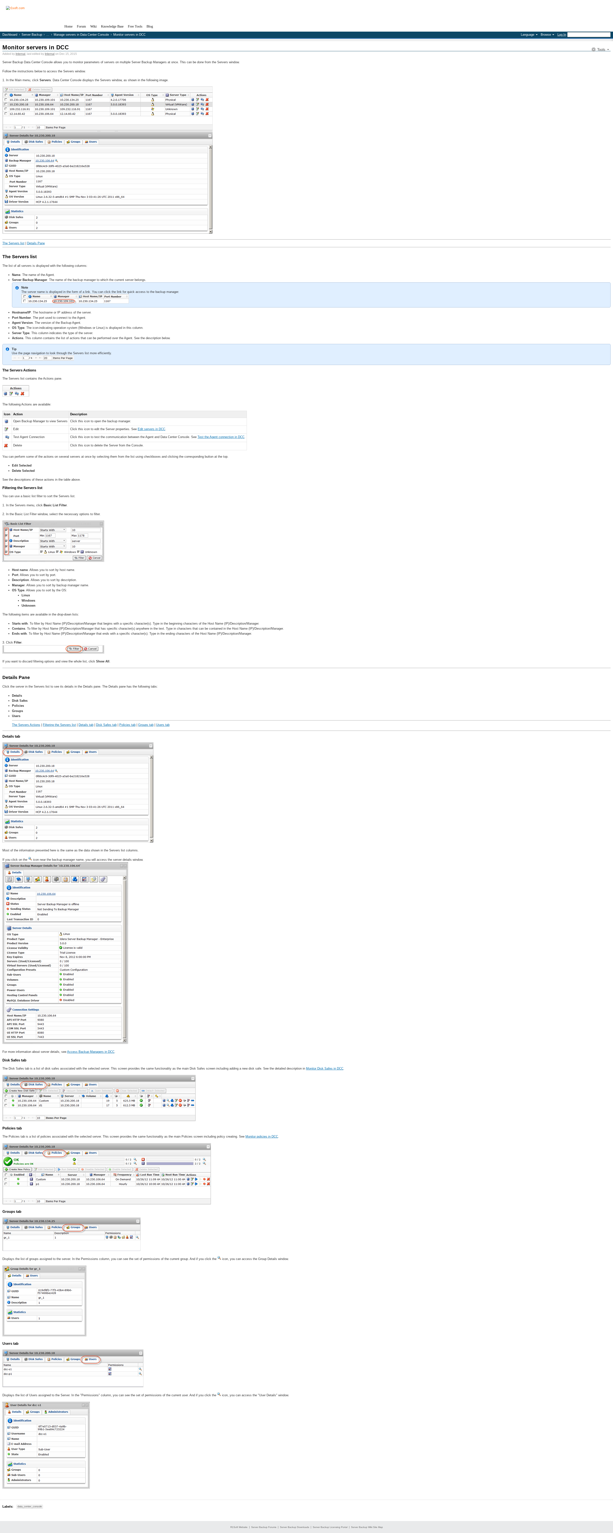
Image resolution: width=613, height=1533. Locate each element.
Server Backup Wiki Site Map (367, 1527)
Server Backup (32, 34)
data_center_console (29, 1506)
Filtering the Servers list (59, 725)
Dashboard (9, 34)
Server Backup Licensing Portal (330, 1527)
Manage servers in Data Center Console (81, 34)
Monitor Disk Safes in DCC (324, 1068)
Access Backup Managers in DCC (90, 1052)
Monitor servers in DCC (35, 47)
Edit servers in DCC (151, 429)
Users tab (163, 725)
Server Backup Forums (263, 1527)
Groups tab (145, 725)
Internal (20, 54)
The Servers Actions (26, 725)
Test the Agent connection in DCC (221, 437)
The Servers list (13, 243)
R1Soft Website (239, 1527)
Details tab (86, 725)
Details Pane (36, 243)
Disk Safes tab (106, 725)
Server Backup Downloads (294, 1527)
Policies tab (127, 725)
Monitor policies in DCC (261, 1136)
